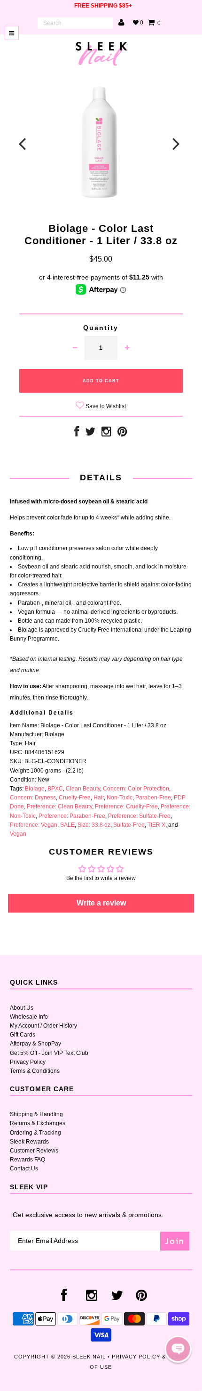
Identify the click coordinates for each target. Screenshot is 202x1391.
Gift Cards (22, 1034)
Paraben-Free (153, 797)
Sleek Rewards (29, 1141)
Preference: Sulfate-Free (139, 816)
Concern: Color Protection (136, 788)
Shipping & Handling (36, 1114)
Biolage (35, 788)
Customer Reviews (34, 1150)
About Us (21, 1007)
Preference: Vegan (33, 825)
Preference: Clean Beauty (59, 806)
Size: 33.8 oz (94, 825)
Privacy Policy (28, 1062)
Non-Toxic (119, 797)
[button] (178, 1349)
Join (175, 1241)
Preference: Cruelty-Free (126, 806)
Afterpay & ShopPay (35, 1043)
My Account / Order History (43, 1025)
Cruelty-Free (75, 797)
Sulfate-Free (129, 825)
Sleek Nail (89, 1356)
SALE (67, 825)
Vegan (18, 834)
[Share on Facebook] (76, 433)
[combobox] (75, 23)
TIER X (156, 825)
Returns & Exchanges (37, 1123)
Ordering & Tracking (35, 1132)
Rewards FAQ (27, 1159)
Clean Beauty (83, 788)
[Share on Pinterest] (122, 433)
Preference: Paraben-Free (72, 816)
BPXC (55, 788)
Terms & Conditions (35, 1071)
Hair (98, 797)
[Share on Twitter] (90, 433)
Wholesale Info (29, 1016)
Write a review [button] (101, 903)
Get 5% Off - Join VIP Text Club (49, 1053)
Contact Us (24, 1168)
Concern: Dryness (33, 797)
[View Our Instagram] (106, 433)
